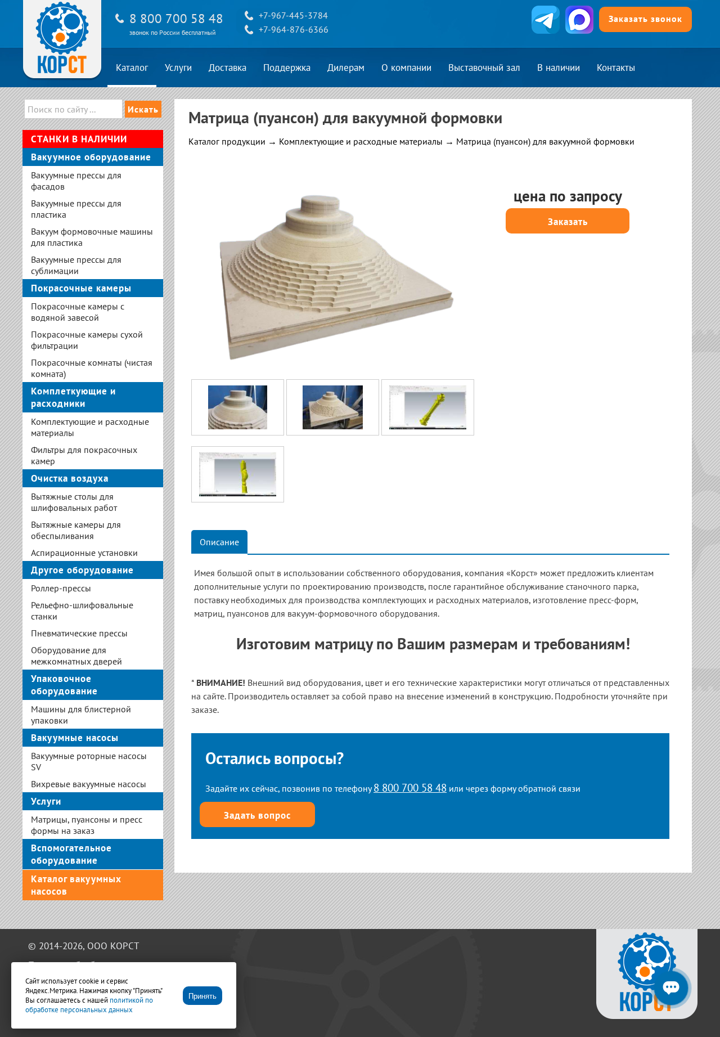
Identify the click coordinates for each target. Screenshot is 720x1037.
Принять (202, 996)
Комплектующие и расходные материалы (361, 141)
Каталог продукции (227, 141)
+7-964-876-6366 (293, 29)
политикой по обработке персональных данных (89, 1004)
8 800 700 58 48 (176, 18)
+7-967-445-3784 (293, 15)
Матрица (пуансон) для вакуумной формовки (545, 141)
